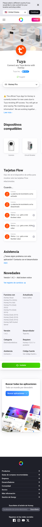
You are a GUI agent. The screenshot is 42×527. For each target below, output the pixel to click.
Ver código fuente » (30, 354)
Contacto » (8, 354)
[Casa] (21, 20)
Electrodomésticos (10, 342)
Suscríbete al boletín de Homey (21, 506)
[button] (15, 12)
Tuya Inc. (26, 334)
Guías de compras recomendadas (15, 475)
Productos (6, 471)
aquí (5, 263)
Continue (34, 12)
